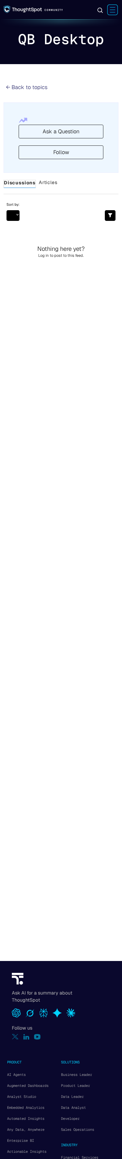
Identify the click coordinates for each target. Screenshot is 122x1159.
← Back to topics (26, 87)
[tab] (20, 184)
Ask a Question (61, 131)
